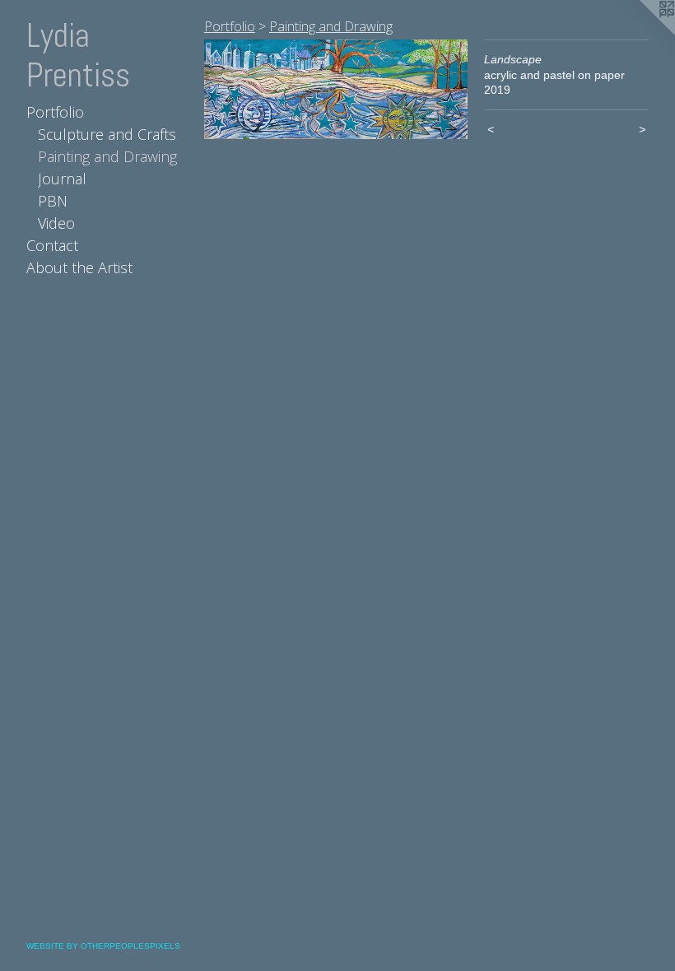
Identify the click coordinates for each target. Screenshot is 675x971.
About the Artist (79, 267)
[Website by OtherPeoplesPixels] (642, 33)
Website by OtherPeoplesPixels (103, 945)
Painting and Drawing (107, 156)
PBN (53, 201)
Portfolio (55, 112)
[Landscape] (336, 89)
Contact (52, 245)
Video (56, 223)
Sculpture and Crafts (107, 134)
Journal (62, 178)
